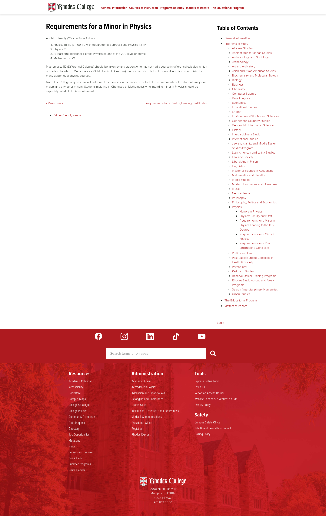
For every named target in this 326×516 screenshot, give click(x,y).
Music (236, 189)
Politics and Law (242, 253)
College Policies (78, 410)
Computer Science (244, 93)
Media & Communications (146, 416)
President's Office (141, 422)
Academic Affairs (141, 381)
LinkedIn (150, 336)
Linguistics (238, 166)
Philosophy (239, 198)
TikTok (176, 336)
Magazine (74, 440)
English (236, 112)
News (72, 446)
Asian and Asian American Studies (254, 71)
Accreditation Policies (144, 387)
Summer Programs (80, 464)
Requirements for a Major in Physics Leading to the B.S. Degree (257, 225)
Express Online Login (207, 381)
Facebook (98, 336)
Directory (74, 428)
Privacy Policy (203, 404)
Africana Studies (242, 48)
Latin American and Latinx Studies (253, 152)
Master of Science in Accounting (253, 170)
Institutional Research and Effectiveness (155, 410)
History (236, 130)
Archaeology (240, 62)
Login (220, 323)
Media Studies (241, 180)
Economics (239, 102)
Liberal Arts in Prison (245, 161)
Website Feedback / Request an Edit (216, 398)
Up (104, 103)
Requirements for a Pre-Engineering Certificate (176, 103)
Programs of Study (172, 7)
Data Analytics (241, 98)
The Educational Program (227, 7)
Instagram (124, 336)
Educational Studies (244, 107)
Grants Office (139, 404)
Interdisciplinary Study (246, 134)
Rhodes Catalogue (71, 7)
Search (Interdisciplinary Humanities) (255, 289)
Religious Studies (243, 271)
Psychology (239, 267)
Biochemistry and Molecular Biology (255, 75)
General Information (114, 7)
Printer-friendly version (68, 115)
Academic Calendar (80, 381)
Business (238, 84)
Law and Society (242, 157)
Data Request (77, 422)
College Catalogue (79, 404)
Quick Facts (75, 458)
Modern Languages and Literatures (254, 184)
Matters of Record (197, 7)
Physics (237, 207)
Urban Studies (241, 294)
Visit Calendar (77, 470)
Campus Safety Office (207, 422)
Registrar (136, 428)
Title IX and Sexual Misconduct (213, 428)
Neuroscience (241, 193)
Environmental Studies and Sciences (255, 116)
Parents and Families (81, 452)
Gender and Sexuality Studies (251, 121)
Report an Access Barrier (209, 393)
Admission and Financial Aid (148, 393)
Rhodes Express (141, 434)
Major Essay (54, 103)
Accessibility (76, 387)
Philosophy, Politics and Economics (254, 202)
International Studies (245, 139)
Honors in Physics (251, 211)
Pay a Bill (200, 387)
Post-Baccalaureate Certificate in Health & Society (253, 260)
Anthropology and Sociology (250, 57)
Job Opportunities (79, 434)
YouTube (201, 336)
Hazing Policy (202, 434)
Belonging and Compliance (147, 398)
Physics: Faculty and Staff (256, 216)
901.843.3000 (163, 502)
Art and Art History (243, 66)
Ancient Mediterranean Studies (252, 53)
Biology (237, 80)
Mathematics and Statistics (248, 175)
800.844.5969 (163, 498)
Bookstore (75, 393)
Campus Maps (77, 398)
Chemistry (238, 89)
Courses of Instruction (143, 7)
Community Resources (82, 416)
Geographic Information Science (253, 125)
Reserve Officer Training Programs (254, 276)
